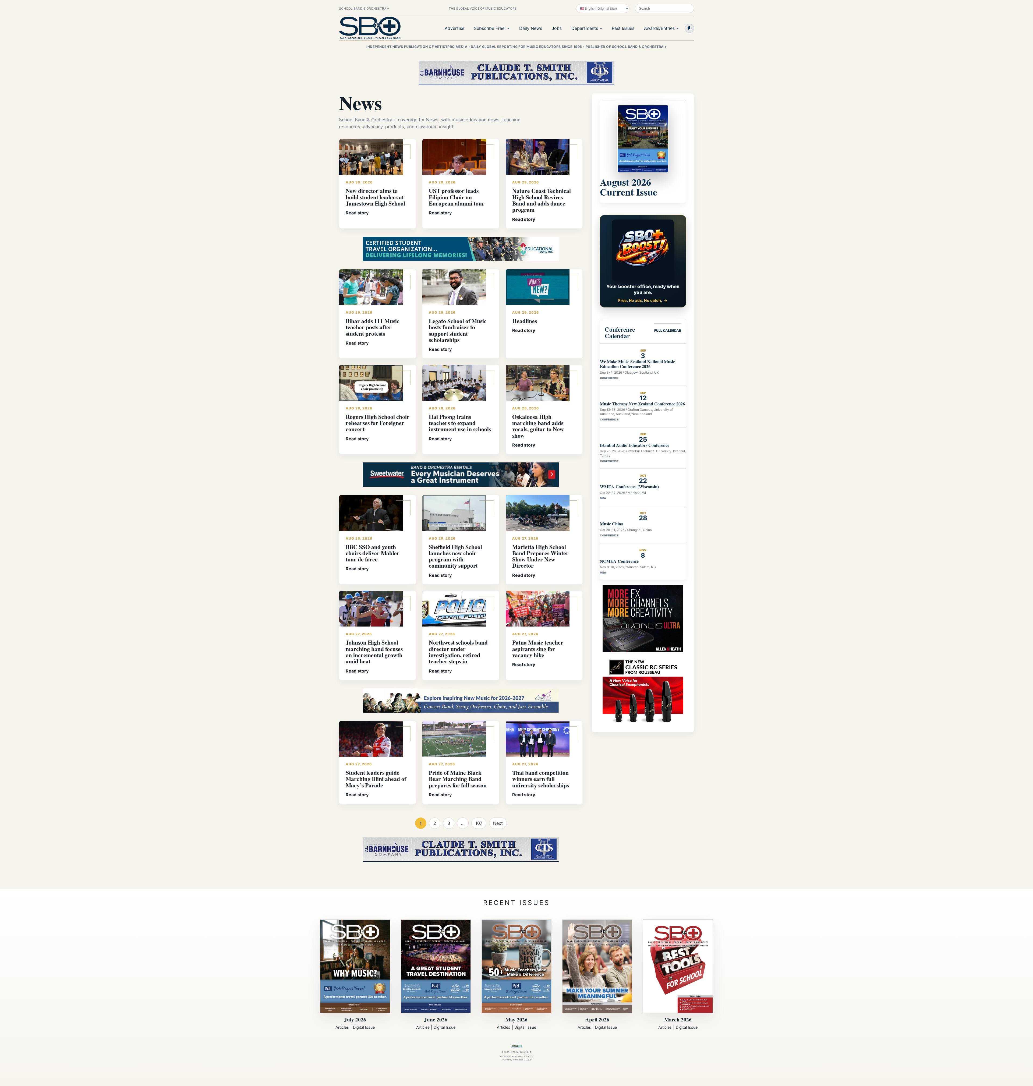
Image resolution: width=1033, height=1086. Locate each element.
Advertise (454, 28)
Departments (584, 28)
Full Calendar (667, 330)
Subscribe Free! (489, 28)
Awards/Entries (659, 28)
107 (478, 823)
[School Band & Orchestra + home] (370, 28)
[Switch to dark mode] (689, 28)
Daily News (530, 28)
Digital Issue (364, 1027)
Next (498, 823)
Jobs (557, 28)
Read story (357, 212)
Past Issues (623, 28)
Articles (342, 1027)
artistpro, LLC (524, 1052)
